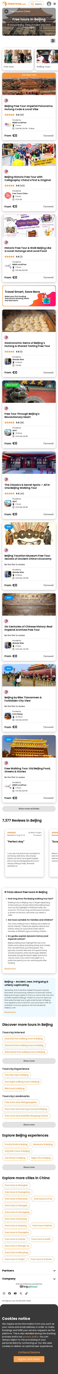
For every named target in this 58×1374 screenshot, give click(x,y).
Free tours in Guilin (41, 1239)
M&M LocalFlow (19, 123)
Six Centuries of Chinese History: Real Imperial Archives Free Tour (28, 628)
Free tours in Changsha (17, 1232)
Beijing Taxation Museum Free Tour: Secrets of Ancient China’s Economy (28, 557)
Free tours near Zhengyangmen (21, 1102)
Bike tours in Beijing (14, 1088)
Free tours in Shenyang (16, 1252)
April (14, 430)
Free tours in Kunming (16, 1218)
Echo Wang (17, 714)
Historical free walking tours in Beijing (24, 1045)
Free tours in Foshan (15, 1239)
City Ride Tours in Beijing (17, 1151)
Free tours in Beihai (42, 1225)
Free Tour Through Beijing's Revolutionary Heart (22, 415)
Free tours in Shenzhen (16, 1198)
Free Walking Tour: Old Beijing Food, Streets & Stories (28, 770)
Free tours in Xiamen (41, 1259)
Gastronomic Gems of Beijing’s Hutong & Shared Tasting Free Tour (27, 344)
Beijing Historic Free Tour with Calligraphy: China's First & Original (28, 178)
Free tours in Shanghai (16, 1185)
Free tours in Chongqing (17, 1212)
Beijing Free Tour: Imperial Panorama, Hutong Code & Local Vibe (29, 108)
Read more (10, 968)
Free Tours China (20, 193)
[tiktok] (26, 1293)
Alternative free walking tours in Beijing (25, 1052)
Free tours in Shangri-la (17, 1245)
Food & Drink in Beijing (16, 1144)
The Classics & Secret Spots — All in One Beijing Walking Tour (27, 486)
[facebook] (9, 1293)
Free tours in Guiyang (16, 1225)
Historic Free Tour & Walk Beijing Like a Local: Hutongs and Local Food (28, 249)
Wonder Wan (18, 360)
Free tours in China (19, 11)
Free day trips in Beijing (16, 1074)
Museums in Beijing (43, 1144)
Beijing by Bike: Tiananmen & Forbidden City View (23, 699)
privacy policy (31, 1336)
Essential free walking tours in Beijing (24, 1038)
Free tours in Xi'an (43, 1198)
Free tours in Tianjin (15, 1259)
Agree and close (29, 1359)
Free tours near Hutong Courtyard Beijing (26, 1109)
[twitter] (21, 1293)
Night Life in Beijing (41, 1157)
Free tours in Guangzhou (17, 1192)
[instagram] (4, 1293)
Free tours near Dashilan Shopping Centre (26, 1115)
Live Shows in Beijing (15, 1157)
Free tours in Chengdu (16, 1205)
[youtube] (15, 1293)
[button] (18, 59)
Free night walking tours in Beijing (22, 1081)
